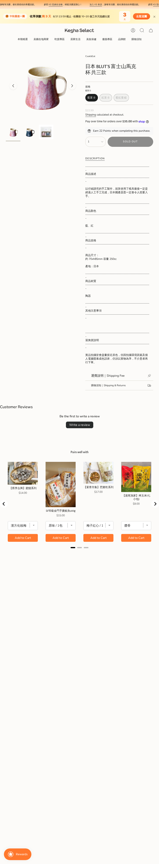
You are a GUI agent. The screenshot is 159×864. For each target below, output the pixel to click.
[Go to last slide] (4, 504)
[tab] (73, 547)
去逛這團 (141, 16)
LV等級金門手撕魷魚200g (60, 510)
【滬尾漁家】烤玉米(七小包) (136, 497)
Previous (13, 86)
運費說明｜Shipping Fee (107, 376)
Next (72, 86)
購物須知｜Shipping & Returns (108, 385)
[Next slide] (155, 504)
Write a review (79, 425)
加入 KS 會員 (90, 4)
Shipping (90, 114)
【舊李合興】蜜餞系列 (22, 488)
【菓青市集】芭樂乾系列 (98, 487)
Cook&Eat (90, 56)
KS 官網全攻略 (50, 4)
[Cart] (150, 30)
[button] (23, 39)
